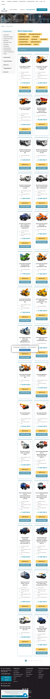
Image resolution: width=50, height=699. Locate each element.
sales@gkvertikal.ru (6, 685)
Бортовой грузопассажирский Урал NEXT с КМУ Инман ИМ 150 (41, 629)
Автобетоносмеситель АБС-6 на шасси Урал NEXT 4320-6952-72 (42, 187)
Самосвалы (6, 34)
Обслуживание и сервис (18, 674)
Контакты (3, 4)
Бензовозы (40, 670)
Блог (44, 1)
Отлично (15, 696)
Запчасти (6, 72)
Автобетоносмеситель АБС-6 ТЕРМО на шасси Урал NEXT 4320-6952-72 (25, 226)
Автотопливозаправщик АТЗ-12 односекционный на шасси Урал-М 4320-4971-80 (42, 495)
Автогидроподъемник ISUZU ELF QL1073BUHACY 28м (41, 265)
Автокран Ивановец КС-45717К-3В (42, 375)
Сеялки (39, 672)
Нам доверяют (15, 1)
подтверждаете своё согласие (16, 691)
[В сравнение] (30, 56)
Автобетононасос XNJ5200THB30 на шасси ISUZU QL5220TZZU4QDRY (42, 110)
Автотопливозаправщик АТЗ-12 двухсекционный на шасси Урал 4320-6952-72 (42, 454)
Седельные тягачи (8, 38)
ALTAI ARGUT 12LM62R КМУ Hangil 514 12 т (25, 67)
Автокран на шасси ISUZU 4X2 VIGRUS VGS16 (25, 453)
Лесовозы (6, 44)
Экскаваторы (41, 674)
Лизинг (37, 1)
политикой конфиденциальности (17, 694)
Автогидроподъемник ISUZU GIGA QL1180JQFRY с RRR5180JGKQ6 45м (25, 339)
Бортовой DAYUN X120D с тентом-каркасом (25, 583)
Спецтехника (7, 57)
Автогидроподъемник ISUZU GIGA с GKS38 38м (25, 376)
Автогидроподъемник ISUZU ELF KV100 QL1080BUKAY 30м (25, 265)
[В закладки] (30, 57)
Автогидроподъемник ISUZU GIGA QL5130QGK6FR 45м (41, 339)
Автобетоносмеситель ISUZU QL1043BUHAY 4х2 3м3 (42, 151)
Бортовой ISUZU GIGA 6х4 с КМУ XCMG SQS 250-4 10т (25, 628)
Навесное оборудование (7, 66)
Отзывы (40, 1)
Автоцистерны (7, 48)
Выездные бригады (31, 1)
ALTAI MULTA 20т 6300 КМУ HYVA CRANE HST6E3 (41, 68)
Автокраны (6, 46)
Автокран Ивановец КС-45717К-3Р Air (42, 413)
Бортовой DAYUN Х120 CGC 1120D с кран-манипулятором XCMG (41, 583)
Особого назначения (9, 51)
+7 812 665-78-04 (30, 9)
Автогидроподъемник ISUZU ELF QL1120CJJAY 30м (25, 300)
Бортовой (6, 40)
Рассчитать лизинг (25, 91)
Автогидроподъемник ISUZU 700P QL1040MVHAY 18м (41, 225)
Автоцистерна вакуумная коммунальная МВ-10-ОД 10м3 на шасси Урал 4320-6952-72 (25, 540)
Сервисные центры (22, 1)
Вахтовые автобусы (8, 36)
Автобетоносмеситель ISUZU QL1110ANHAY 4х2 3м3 (25, 187)
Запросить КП (25, 87)
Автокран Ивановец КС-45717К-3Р (25, 413)
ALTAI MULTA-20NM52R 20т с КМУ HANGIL (25, 109)
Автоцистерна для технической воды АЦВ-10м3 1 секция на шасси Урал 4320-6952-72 (41, 540)
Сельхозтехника (8, 61)
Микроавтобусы (7, 50)
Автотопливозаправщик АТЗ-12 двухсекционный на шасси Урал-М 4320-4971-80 (25, 495)
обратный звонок (42, 9)
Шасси (5, 53)
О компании (9, 1)
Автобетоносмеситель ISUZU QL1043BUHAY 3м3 (25, 151)
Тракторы (40, 677)
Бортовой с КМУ (8, 42)
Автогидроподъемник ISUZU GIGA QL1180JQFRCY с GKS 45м (41, 301)
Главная (3, 26)
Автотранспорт (7, 31)
